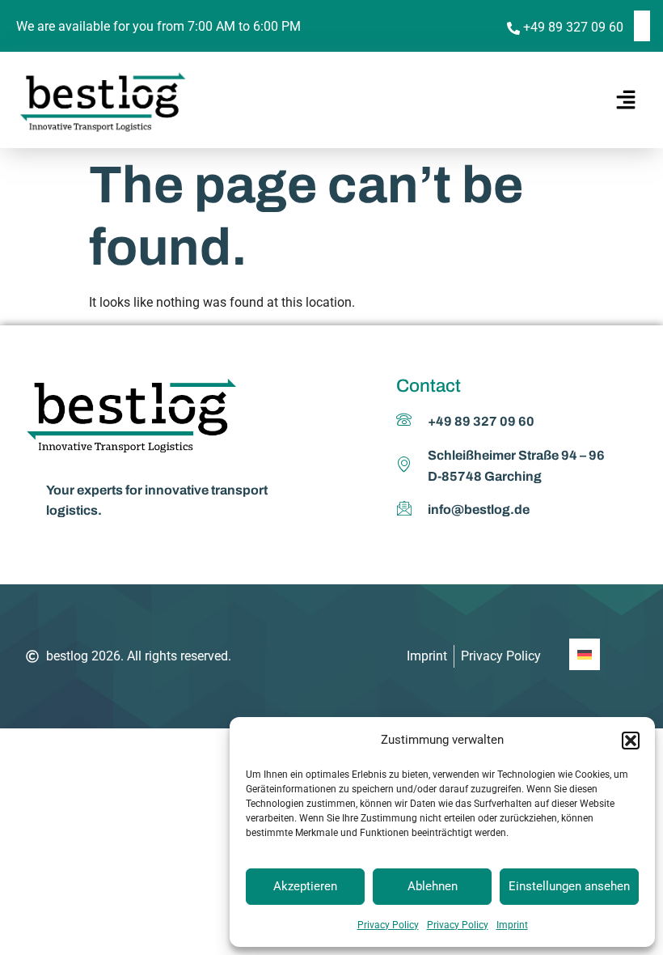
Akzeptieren (305, 886)
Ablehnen (433, 886)
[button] (631, 740)
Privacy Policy (388, 925)
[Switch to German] (642, 26)
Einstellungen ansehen (569, 886)
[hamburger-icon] (622, 100)
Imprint (512, 925)
